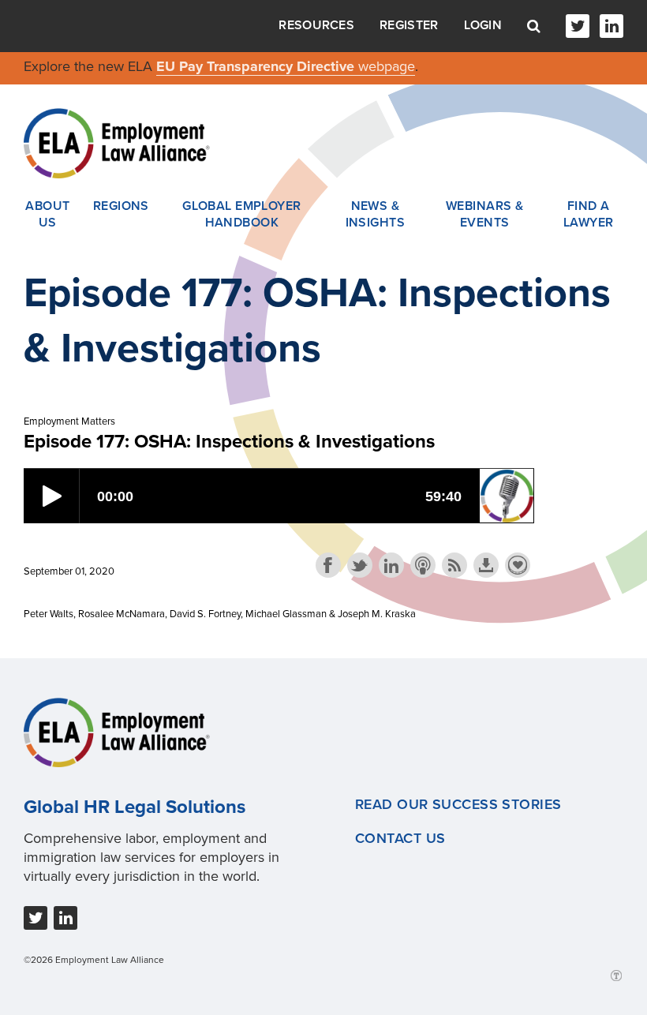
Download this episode (486, 565)
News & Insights (376, 214)
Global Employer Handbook (241, 214)
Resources (316, 25)
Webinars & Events (484, 214)
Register (409, 25)
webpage (386, 66)
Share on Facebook (328, 565)
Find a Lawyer (588, 214)
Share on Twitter (359, 565)
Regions (121, 206)
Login (483, 25)
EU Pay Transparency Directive (257, 66)
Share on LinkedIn (391, 565)
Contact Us (400, 838)
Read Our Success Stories (458, 804)
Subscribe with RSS (454, 565)
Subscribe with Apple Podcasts (423, 565)
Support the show (517, 565)
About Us (47, 214)
